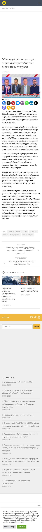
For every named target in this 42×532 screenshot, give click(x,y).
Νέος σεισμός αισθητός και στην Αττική (18, 415)
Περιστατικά (33, 231)
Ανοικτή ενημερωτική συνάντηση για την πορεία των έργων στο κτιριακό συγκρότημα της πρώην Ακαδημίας (21, 448)
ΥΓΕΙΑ (12, 9)
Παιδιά (25, 231)
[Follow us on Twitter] (35, 317)
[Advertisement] (21, 34)
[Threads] (36, 103)
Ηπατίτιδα (10, 231)
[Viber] (22, 103)
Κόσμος (18, 231)
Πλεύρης (5, 235)
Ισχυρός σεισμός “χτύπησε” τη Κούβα (18, 382)
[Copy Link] (9, 108)
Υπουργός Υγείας (27, 235)
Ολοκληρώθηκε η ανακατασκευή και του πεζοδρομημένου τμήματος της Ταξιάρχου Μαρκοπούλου (18, 404)
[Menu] (39, 3)
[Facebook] (4, 103)
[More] (13, 108)
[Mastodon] (4, 108)
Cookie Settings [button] (9, 527)
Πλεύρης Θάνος (15, 235)
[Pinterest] (13, 103)
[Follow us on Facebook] (31, 317)
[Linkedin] (31, 103)
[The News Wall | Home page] (5, 3)
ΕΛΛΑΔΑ (5, 9)
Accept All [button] (21, 527)
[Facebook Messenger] (18, 103)
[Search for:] (17, 326)
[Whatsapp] (27, 103)
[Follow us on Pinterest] (38, 317)
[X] (9, 103)
